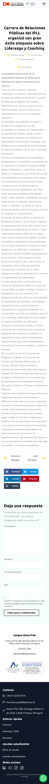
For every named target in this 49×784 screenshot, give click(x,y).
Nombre (8, 559)
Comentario (10, 526)
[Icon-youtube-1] (10, 768)
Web (6, 585)
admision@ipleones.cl (24, 653)
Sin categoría (26, 67)
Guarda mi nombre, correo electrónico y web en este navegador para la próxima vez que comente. (24, 604)
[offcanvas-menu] (44, 4)
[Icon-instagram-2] (16, 768)
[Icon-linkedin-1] (4, 768)
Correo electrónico (13, 572)
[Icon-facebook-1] (21, 768)
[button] (13, 472)
